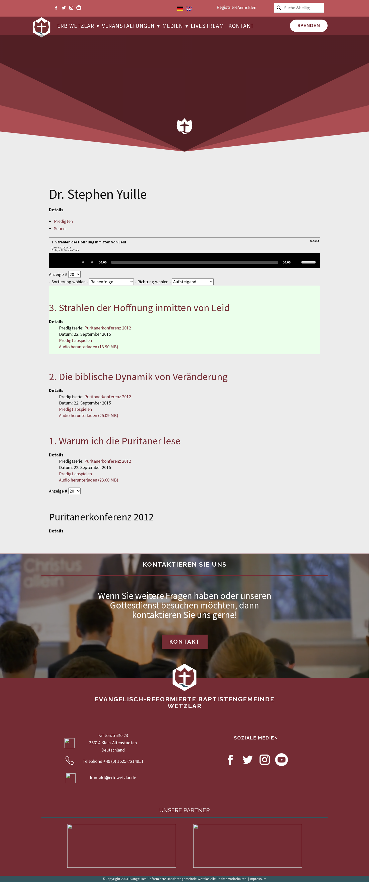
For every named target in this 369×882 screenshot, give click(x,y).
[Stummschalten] (296, 261)
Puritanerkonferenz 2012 (107, 328)
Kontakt (184, 641)
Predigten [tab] (63, 221)
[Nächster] (74, 261)
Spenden (308, 25)
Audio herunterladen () (88, 347)
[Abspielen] (55, 261)
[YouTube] (78, 7)
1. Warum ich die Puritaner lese (115, 440)
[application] (184, 260)
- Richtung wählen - (153, 282)
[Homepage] (41, 27)
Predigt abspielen (75, 340)
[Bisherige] (65, 261)
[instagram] (71, 7)
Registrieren (228, 7)
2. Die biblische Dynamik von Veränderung (138, 376)
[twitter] (63, 7)
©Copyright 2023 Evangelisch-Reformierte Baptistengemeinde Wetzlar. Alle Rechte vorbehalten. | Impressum (184, 878)
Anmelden (246, 7)
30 (83, 262)
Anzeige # (58, 274)
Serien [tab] (60, 228)
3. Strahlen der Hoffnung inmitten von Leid (139, 307)
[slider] (194, 262)
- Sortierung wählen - (69, 282)
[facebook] (56, 7)
